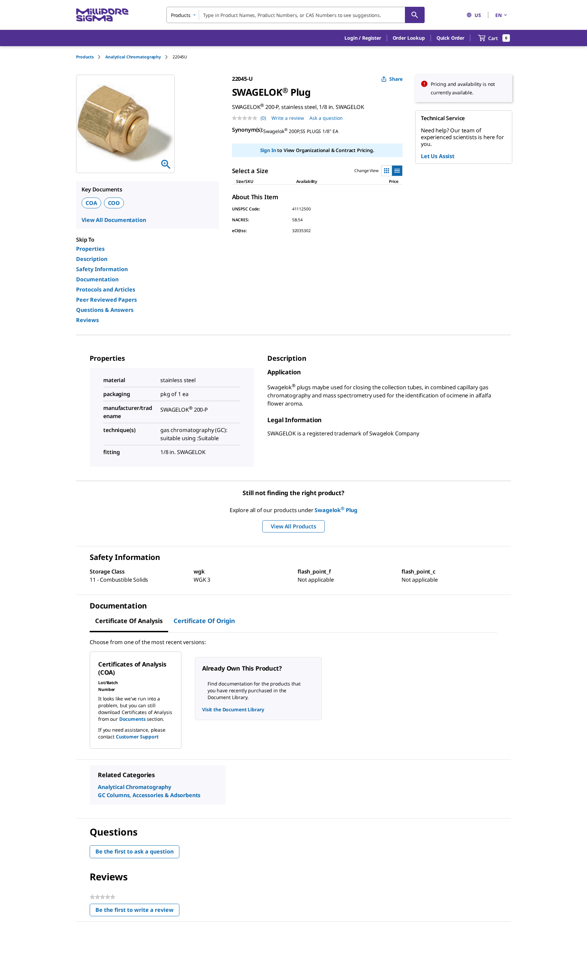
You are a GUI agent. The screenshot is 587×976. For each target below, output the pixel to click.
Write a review (287, 118)
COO (114, 203)
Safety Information (102, 269)
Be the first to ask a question (134, 851)
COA (91, 203)
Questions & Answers (105, 310)
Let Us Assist (438, 156)
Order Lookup (409, 38)
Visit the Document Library (233, 709)
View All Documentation (114, 220)
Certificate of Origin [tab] (204, 621)
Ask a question (326, 118)
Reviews (87, 320)
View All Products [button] (293, 526)
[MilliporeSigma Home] (102, 15)
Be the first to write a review (137, 911)
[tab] (90, 57)
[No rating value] (246, 118)
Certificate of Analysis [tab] (129, 621)
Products (85, 57)
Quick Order (450, 38)
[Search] (415, 15)
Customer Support (137, 736)
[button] (362, 38)
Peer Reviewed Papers (106, 299)
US (478, 15)
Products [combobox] (181, 15)
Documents (132, 719)
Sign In (268, 150)
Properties (90, 248)
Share (396, 79)
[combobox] (295, 15)
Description (91, 259)
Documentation (97, 279)
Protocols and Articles (105, 289)
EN (498, 15)
